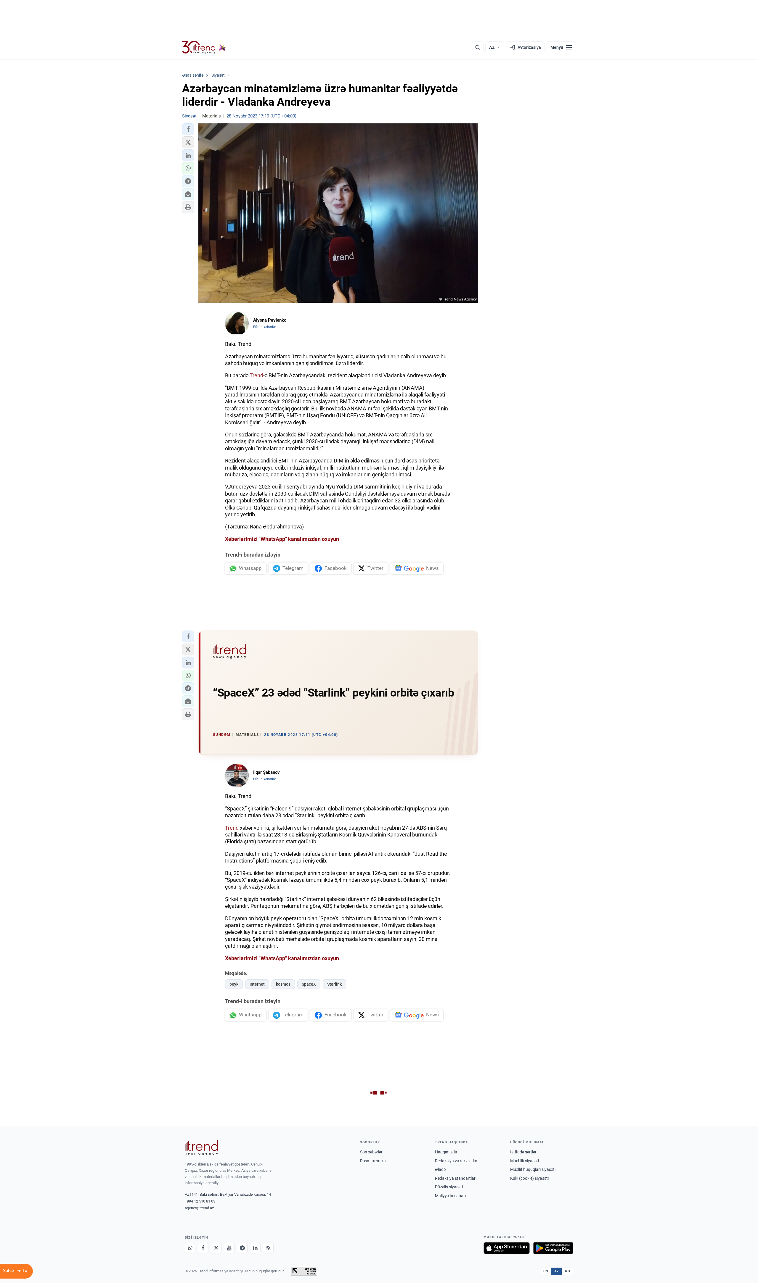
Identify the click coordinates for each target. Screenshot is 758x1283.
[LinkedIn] (255, 1248)
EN (545, 1271)
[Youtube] (229, 1248)
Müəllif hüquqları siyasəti (532, 1169)
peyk (233, 984)
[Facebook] (203, 1248)
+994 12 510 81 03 (200, 1201)
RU (567, 1271)
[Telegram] (242, 1248)
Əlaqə (440, 1169)
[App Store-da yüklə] (507, 1248)
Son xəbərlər (371, 1152)
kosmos (283, 984)
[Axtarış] (478, 47)
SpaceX (309, 984)
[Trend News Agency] (201, 1147)
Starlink (334, 984)
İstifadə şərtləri (523, 1152)
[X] (216, 1248)
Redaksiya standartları (455, 1178)
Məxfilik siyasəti (524, 1160)
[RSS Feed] (268, 1248)
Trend (256, 375)
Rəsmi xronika (373, 1160)
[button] (188, 129)
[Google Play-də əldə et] (553, 1248)
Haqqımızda (446, 1152)
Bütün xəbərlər (264, 327)
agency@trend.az (199, 1208)
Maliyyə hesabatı (450, 1195)
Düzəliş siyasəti (449, 1186)
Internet (257, 984)
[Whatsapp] (190, 1248)
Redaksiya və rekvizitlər (456, 1160)
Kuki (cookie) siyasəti (529, 1178)
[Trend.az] (204, 47)
